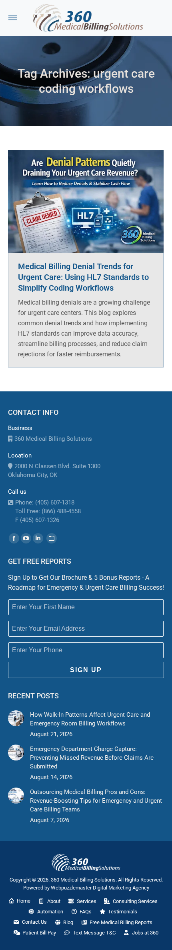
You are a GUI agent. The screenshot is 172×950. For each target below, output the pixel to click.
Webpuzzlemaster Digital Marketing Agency (100, 888)
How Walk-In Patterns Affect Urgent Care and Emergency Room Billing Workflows (90, 719)
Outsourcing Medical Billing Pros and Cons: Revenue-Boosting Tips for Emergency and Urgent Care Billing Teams (96, 800)
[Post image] (16, 718)
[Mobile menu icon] (13, 18)
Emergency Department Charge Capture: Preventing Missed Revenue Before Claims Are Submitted (92, 757)
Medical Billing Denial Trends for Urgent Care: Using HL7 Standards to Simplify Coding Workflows (83, 277)
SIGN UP (86, 670)
